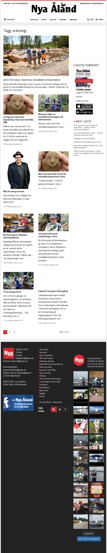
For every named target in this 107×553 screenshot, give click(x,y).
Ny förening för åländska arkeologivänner (15, 236)
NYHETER (34, 19)
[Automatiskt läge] (54, 409)
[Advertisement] (88, 42)
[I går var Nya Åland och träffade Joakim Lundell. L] (80, 505)
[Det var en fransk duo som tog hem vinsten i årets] (80, 410)
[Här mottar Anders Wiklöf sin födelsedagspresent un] (80, 474)
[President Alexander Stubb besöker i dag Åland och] (96, 394)
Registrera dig (82, 100)
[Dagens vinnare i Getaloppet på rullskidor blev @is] (80, 521)
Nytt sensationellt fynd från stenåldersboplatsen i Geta (52, 175)
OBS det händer (46, 358)
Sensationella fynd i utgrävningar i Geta (48, 235)
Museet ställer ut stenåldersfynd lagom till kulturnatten (50, 117)
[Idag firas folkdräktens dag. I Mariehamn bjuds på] (80, 442)
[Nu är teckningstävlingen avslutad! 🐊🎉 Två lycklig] (96, 490)
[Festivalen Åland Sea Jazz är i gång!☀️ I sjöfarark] (96, 378)
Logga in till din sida (84, 92)
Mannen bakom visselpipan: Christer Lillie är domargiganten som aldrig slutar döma (88, 153)
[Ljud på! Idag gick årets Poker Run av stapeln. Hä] (96, 521)
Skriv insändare (46, 355)
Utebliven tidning (46, 361)
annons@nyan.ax (19, 361)
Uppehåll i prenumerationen (51, 364)
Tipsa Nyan (44, 349)
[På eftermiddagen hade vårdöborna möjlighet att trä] (80, 394)
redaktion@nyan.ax (25, 358)
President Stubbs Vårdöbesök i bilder (87, 142)
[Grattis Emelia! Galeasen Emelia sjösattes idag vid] (96, 474)
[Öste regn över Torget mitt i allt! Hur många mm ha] (80, 490)
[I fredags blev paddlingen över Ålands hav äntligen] (80, 378)
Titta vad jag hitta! (12, 291)
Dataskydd (57, 402)
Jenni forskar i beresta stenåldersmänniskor (31, 79)
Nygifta (42, 393)
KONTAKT (7, 3)
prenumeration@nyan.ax (14, 369)
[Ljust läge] (60, 409)
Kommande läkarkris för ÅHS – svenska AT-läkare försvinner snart (88, 134)
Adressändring (45, 366)
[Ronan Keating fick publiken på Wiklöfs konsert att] (80, 458)
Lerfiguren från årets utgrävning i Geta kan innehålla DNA (18, 119)
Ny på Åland (44, 387)
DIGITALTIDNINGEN (20, 3)
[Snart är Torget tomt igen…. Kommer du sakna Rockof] (96, 442)
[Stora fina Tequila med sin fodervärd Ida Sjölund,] (96, 426)
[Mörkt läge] (66, 409)
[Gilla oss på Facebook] (18, 403)
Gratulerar (43, 384)
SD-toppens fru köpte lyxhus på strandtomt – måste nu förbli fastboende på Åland (85, 127)
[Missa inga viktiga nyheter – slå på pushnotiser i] (80, 426)
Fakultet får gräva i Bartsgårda (53, 291)
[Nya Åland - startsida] (54, 15)
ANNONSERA (85, 3)
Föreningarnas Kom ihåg (49, 381)
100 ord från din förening (49, 378)
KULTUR (53, 19)
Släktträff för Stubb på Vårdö (84, 138)
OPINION (62, 19)
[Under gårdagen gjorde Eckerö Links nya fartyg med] (96, 410)
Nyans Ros (43, 390)
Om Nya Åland (45, 402)
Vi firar (42, 396)
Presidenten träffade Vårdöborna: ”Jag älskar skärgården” (88, 146)
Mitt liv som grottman (13, 191)
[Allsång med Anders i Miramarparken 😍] (96, 458)
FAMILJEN (73, 19)
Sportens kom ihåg (47, 369)
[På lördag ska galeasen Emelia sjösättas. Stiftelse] (96, 505)
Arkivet (79, 96)
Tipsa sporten (45, 372)
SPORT (44, 19)
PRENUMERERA (97, 3)
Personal (43, 352)
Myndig (42, 375)
